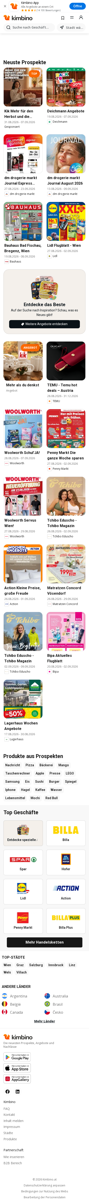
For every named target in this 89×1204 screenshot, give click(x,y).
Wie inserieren (13, 1157)
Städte (8, 1133)
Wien (7, 965)
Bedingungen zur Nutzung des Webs (44, 1191)
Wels (7, 972)
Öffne (77, 6)
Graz (20, 965)
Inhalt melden (13, 1121)
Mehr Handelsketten (45, 942)
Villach (21, 972)
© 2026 (45, 1179)
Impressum (11, 1126)
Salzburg (36, 965)
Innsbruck (55, 965)
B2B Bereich (12, 1163)
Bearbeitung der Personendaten (44, 1197)
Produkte (10, 1139)
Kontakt (9, 1114)
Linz (72, 965)
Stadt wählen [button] (75, 27)
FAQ (6, 1108)
